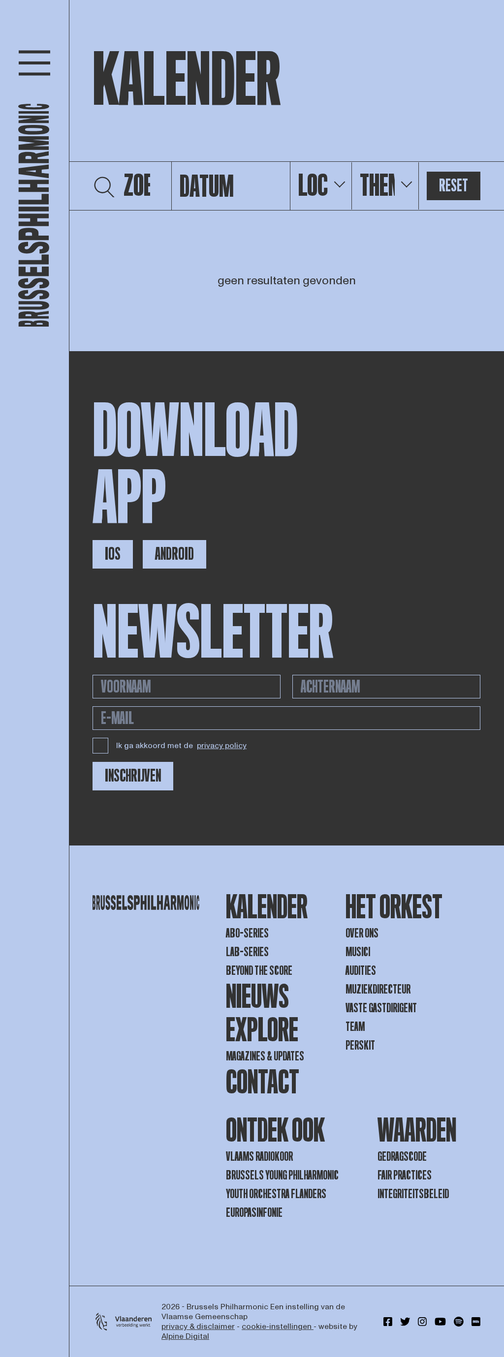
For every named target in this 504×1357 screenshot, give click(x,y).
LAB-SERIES (247, 952)
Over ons (362, 933)
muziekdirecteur (378, 989)
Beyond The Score (259, 971)
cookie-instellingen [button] (278, 1326)
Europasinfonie (254, 1213)
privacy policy (222, 746)
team (355, 1027)
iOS (113, 554)
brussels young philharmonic (282, 1175)
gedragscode (402, 1156)
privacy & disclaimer (198, 1326)
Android (174, 554)
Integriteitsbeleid (413, 1194)
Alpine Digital (185, 1336)
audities (361, 971)
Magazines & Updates (265, 1056)
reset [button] (453, 185)
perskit (360, 1045)
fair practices (405, 1175)
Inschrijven (133, 775)
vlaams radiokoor (259, 1156)
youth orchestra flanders (276, 1194)
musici (358, 952)
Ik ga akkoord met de (181, 745)
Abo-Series (247, 933)
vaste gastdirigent (381, 1008)
